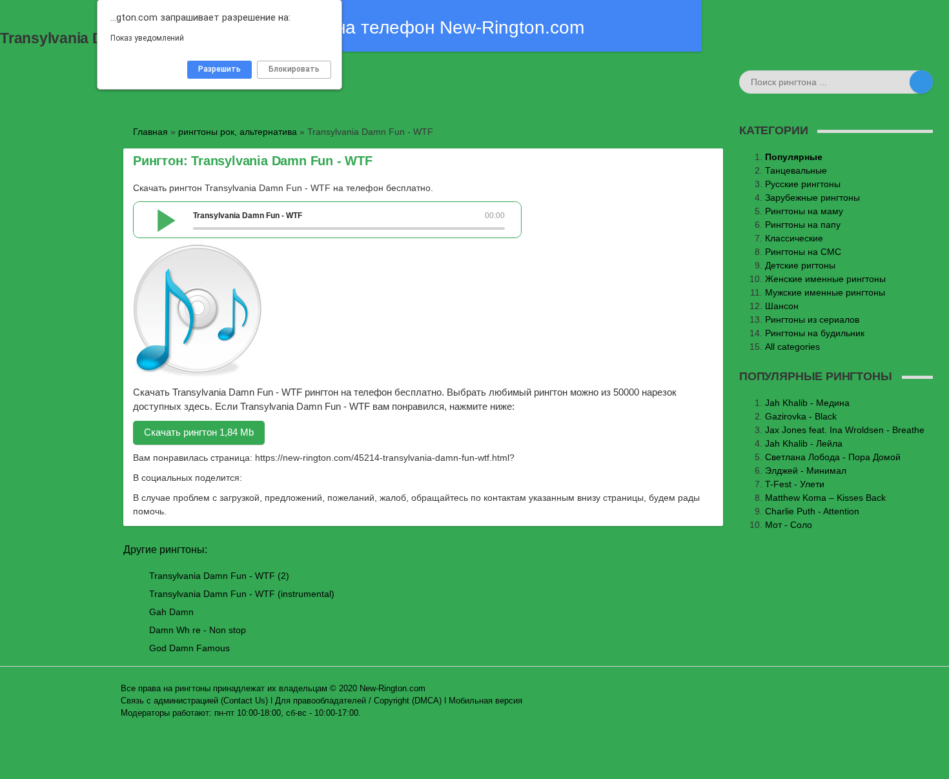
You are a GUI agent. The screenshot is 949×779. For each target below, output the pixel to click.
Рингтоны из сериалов (812, 319)
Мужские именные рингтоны (825, 292)
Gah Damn (171, 612)
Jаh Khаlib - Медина (807, 403)
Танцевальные (796, 170)
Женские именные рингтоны (825, 279)
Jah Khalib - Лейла (803, 443)
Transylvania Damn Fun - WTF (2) (219, 576)
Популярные (793, 157)
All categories (792, 346)
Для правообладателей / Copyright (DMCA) (358, 700)
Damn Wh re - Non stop (197, 630)
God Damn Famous (189, 648)
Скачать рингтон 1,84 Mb (199, 432)
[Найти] (921, 82)
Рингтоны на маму (804, 211)
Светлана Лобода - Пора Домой (833, 457)
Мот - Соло (788, 525)
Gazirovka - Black (801, 416)
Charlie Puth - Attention (812, 511)
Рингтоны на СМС (803, 252)
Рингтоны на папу (803, 224)
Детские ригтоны (800, 265)
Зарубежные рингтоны (812, 197)
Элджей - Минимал (805, 470)
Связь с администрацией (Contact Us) (194, 700)
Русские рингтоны (803, 184)
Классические (794, 238)
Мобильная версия (485, 700)
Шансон (782, 306)
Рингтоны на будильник (814, 333)
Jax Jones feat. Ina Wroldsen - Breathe (844, 430)
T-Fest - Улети (794, 484)
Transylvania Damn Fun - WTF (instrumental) (241, 594)
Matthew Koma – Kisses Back (825, 497)
